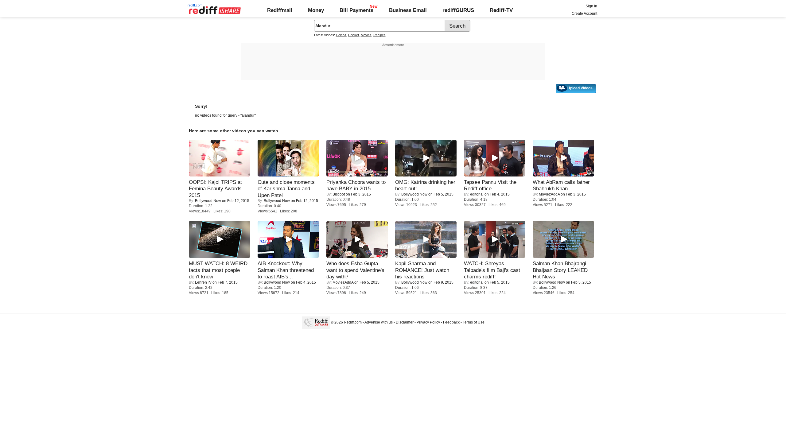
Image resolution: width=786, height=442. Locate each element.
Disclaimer (405, 322)
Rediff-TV (501, 10)
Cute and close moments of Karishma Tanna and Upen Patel (286, 188)
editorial (477, 194)
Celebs (341, 35)
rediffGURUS (458, 10)
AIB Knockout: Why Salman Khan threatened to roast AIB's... (286, 270)
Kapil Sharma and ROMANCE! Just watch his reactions (422, 270)
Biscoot (339, 194)
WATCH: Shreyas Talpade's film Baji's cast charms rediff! (492, 270)
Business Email (408, 10)
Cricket (353, 35)
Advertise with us (378, 322)
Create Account (584, 13)
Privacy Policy (428, 322)
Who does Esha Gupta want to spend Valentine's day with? (355, 270)
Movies (366, 35)
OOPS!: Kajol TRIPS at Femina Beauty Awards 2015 (215, 188)
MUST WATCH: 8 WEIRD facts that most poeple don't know (218, 270)
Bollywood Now (208, 201)
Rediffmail (279, 10)
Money (316, 10)
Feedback (451, 322)
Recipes (379, 35)
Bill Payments (356, 10)
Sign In (591, 6)
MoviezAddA (549, 194)
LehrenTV (203, 282)
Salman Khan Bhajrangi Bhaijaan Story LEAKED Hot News (560, 270)
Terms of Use (473, 322)
